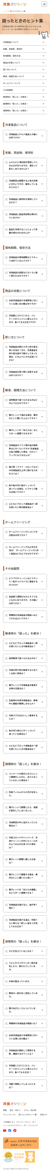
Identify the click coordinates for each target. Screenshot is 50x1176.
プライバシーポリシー (24, 1122)
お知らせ (43, 1114)
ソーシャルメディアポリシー (13, 1125)
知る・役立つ (15, 1110)
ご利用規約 (7, 1122)
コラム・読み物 (30, 1110)
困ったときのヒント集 (28, 1114)
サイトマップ (33, 1125)
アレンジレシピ (9, 1114)
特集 (5, 1110)
